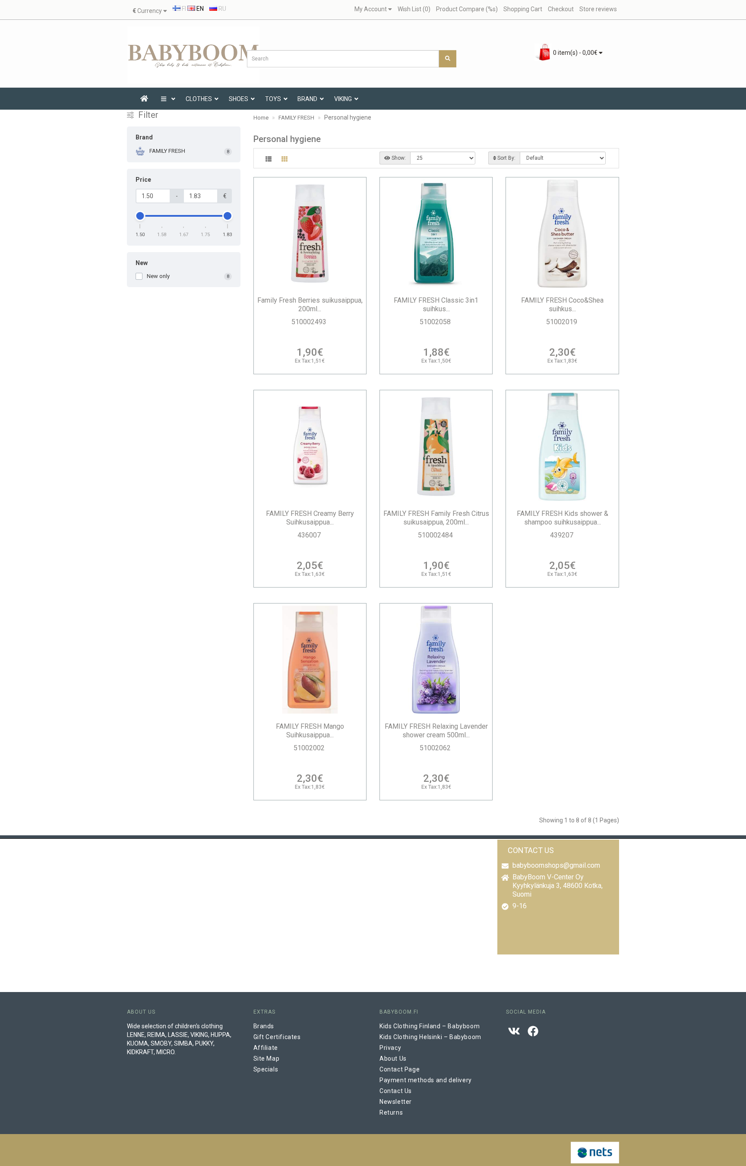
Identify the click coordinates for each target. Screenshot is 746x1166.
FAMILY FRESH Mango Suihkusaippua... (310, 730)
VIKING (343, 98)
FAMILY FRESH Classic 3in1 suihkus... (436, 304)
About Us (393, 1058)
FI (183, 8)
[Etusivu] (144, 99)
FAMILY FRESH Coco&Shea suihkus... (562, 304)
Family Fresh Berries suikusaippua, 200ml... (310, 304)
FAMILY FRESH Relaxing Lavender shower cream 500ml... (436, 730)
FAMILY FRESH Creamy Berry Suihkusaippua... (310, 517)
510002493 (309, 322)
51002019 (562, 322)
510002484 (436, 535)
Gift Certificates (277, 1036)
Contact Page (399, 1069)
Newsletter (395, 1101)
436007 (309, 535)
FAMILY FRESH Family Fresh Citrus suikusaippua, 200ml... (436, 517)
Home (261, 117)
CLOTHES (199, 98)
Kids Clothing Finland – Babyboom (429, 1026)
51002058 (436, 322)
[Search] (447, 58)
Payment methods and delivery (425, 1080)
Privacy (390, 1047)
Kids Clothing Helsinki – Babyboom (430, 1036)
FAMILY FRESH (296, 117)
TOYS (273, 98)
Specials (265, 1069)
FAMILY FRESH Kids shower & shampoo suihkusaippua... (562, 517)
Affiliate (265, 1047)
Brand (307, 98)
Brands (264, 1026)
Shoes (238, 98)
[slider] (140, 216)
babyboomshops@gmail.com (556, 865)
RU (221, 8)
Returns (391, 1112)
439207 (562, 535)
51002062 (436, 748)
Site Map (266, 1058)
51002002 (310, 748)
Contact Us (395, 1090)
